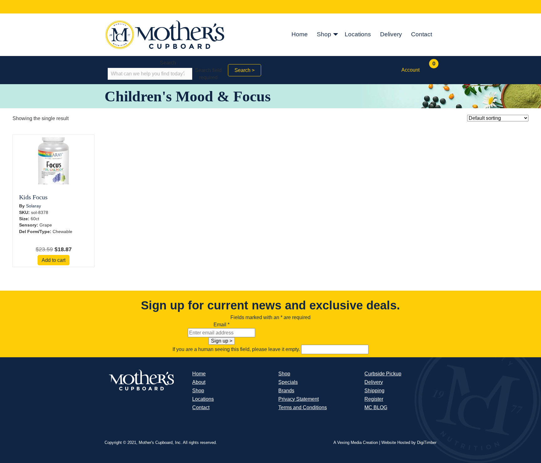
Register (373, 399)
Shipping (374, 390)
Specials (288, 382)
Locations (358, 34)
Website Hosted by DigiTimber (408, 442)
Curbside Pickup (382, 373)
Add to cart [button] (53, 260)
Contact (421, 34)
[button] (335, 35)
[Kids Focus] (53, 160)
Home (299, 34)
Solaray (33, 205)
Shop (324, 34)
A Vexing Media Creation (355, 442)
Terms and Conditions (302, 407)
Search (168, 62)
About (198, 382)
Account (410, 70)
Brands (286, 390)
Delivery (391, 34)
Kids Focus (33, 197)
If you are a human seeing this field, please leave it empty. (237, 349)
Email (221, 324)
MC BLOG (375, 407)
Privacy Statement (298, 399)
